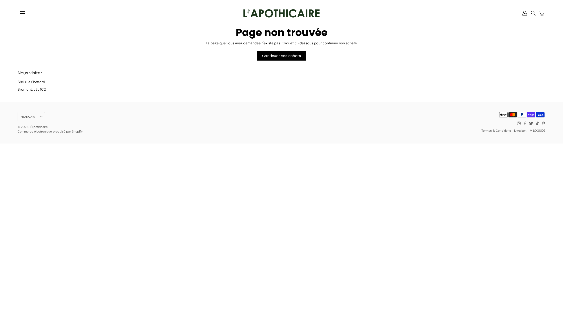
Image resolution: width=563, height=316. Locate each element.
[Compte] (524, 13)
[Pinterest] (543, 123)
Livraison (520, 131)
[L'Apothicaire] (281, 13)
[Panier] (541, 13)
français (28, 117)
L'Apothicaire (39, 127)
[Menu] (22, 13)
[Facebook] (525, 123)
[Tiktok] (537, 123)
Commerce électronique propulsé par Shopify (50, 131)
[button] (533, 13)
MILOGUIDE (537, 131)
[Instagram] (519, 123)
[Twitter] (531, 123)
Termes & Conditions (496, 131)
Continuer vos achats (281, 55)
